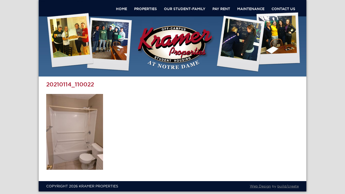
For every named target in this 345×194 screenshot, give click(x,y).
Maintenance (250, 9)
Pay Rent (221, 9)
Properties (145, 9)
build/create (288, 186)
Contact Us (283, 9)
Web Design (260, 186)
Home (121, 9)
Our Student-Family (184, 9)
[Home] (176, 69)
